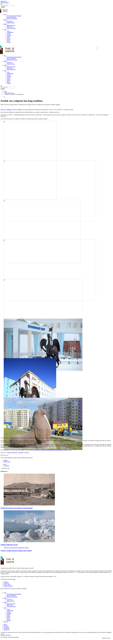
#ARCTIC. (3, 109)
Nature (8, 37)
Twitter (27, 452)
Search (2, 88)
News (5, 29)
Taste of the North (11, 28)
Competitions (10, 32)
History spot (10, 26)
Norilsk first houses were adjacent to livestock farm (17, 508)
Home (5, 91)
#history (6, 460)
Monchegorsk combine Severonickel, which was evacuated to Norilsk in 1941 (52, 450)
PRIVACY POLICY (6, 635)
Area (5, 14)
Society (8, 39)
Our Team (6, 627)
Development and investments (14, 15)
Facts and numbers (11, 17)
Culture (8, 33)
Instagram (15, 452)
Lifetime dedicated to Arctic (9, 545)
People (5, 20)
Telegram (9, 452)
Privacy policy (7, 584)
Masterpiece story (11, 25)
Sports (8, 40)
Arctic (8, 31)
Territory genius (10, 22)
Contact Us (6, 583)
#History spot (7, 461)
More (2, 638)
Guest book (9, 21)
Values (5, 24)
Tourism (9, 42)
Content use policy (8, 586)
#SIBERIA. (9, 109)
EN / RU (6, 621)
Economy (9, 35)
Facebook (20, 452)
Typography (7, 628)
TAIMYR (19, 109)
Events (8, 36)
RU (1, 4)
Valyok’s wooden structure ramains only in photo (16, 550)
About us (6, 581)
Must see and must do (12, 18)
